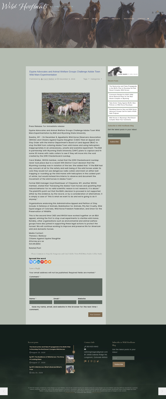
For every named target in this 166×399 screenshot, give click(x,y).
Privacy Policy (96, 392)
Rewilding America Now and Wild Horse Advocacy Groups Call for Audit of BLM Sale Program (123, 111)
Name (32, 298)
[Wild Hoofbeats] (37, 6)
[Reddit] (46, 262)
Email (57, 298)
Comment (34, 277)
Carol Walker (48, 79)
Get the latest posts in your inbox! (122, 130)
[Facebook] (31, 262)
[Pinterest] (42, 262)
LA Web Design (69, 392)
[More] (49, 262)
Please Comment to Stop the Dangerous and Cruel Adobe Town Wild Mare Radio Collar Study (66, 254)
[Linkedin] (38, 262)
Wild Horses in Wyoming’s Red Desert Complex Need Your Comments (122, 118)
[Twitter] (34, 262)
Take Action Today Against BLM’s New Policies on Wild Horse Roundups (122, 104)
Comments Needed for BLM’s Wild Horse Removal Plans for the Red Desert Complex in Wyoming (121, 96)
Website (82, 298)
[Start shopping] (148, 18)
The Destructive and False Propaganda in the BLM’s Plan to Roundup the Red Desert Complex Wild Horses (123, 88)
